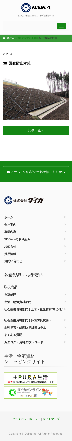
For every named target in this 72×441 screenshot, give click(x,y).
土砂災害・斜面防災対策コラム (25, 327)
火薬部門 (10, 294)
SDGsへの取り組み (17, 239)
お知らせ (10, 246)
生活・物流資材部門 (17, 302)
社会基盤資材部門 (33, 309)
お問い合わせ (13, 261)
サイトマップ (51, 419)
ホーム (10, 37)
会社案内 (10, 224)
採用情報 (10, 254)
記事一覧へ (36, 130)
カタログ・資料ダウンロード (23, 342)
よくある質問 (13, 334)
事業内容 (10, 232)
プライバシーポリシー (26, 419)
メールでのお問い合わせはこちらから (37, 171)
